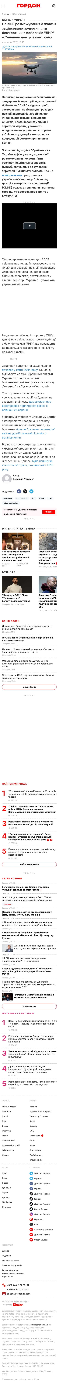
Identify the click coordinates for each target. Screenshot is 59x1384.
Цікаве (5, 1155)
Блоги (32, 1121)
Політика (6, 1111)
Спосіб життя (8, 1140)
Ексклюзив (35, 1135)
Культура (6, 1131)
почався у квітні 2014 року (20, 370)
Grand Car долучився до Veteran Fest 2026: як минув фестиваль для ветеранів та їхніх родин (27, 898)
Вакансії (6, 1251)
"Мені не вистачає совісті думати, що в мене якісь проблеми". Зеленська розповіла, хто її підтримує (32, 1054)
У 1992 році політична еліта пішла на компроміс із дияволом (28, 676)
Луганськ (6, 1207)
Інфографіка (8, 1150)
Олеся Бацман (41, 1209)
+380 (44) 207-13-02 (18, 1289)
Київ (4, 1173)
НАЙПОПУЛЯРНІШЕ (14, 783)
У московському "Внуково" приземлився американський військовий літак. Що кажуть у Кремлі (28, 935)
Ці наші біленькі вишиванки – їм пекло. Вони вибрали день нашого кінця (28, 650)
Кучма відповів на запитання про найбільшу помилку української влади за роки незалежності (32, 852)
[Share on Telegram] (31, 491)
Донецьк (6, 1188)
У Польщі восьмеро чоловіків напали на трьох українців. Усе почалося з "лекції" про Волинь (27, 923)
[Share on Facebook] (19, 491)
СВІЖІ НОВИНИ (12, 878)
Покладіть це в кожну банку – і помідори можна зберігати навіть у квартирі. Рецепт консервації (31, 1039)
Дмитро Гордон (42, 1173)
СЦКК (41, 498)
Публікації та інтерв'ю (40, 1111)
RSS (36, 1224)
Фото (32, 1140)
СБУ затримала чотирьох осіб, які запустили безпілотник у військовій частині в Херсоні (16, 556)
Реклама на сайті (10, 1260)
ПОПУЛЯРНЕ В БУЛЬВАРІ (18, 1013)
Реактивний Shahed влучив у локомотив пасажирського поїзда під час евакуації (31, 823)
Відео (32, 1145)
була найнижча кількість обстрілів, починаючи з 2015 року (27, 465)
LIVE (32, 1131)
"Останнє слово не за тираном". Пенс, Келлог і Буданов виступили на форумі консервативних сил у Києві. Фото (29, 837)
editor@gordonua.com (18, 1293)
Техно (5, 1135)
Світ (4, 1121)
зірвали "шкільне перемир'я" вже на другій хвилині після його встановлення (28, 433)
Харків (5, 1192)
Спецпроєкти (36, 1160)
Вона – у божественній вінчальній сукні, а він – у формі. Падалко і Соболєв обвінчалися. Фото (32, 1024)
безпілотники (22, 498)
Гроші (5, 1116)
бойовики (8, 498)
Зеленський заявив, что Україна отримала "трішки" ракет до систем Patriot (25, 888)
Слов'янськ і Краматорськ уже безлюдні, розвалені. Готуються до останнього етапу (27, 663)
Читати (48, 512)
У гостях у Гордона (39, 1116)
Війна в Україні (19, 14)
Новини (5, 1101)
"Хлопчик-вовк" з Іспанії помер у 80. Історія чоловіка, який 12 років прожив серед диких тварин (32, 794)
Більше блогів (29, 687)
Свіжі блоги (10, 621)
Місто (5, 1167)
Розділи (33, 1101)
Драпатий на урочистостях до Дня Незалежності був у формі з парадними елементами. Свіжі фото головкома (29, 1069)
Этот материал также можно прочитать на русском (28, 47)
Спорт (5, 1126)
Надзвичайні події (22, 565)
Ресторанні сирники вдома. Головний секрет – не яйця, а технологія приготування (32, 1083)
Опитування (35, 1150)
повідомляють (12, 175)
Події (55, 567)
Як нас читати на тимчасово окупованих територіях (13, 1273)
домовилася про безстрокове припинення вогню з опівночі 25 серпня (26, 406)
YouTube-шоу (36, 1155)
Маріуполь (7, 1202)
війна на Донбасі (11, 503)
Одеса (5, 1183)
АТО (33, 498)
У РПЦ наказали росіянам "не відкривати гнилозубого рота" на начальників (24, 959)
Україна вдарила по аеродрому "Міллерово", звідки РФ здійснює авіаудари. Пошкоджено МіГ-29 (27, 971)
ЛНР (50, 498)
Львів (4, 1178)
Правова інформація (12, 1265)
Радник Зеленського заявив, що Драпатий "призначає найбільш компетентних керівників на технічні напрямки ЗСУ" (28, 984)
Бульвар (8, 572)
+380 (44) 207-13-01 (18, 1285)
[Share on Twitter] (25, 491)
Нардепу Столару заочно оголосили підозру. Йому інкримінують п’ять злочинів (27, 913)
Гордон (5, 14)
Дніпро (5, 1197)
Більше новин (29, 1006)
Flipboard (38, 1219)
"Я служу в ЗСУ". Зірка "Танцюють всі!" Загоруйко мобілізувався (16, 598)
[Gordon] (28, 6)
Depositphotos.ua (40, 1325)
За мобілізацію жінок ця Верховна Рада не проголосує (34, 996)
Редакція (6, 1255)
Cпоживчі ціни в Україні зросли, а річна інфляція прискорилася (27, 627)
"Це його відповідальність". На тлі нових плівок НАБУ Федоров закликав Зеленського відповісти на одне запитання (32, 809)
